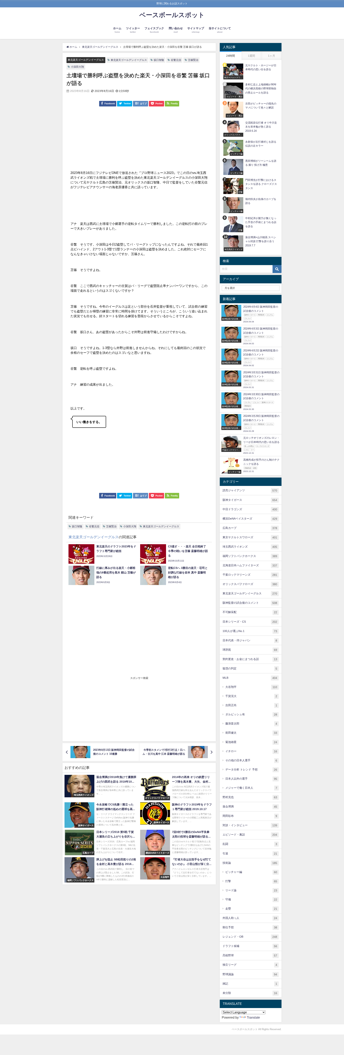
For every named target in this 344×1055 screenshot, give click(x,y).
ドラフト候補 (250, 946)
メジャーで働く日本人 (251, 787)
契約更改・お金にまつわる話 (250, 659)
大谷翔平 (251, 686)
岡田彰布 (250, 815)
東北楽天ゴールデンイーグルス (86, 60)
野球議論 (250, 974)
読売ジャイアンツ (250, 490)
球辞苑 (250, 649)
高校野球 (250, 955)
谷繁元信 (176, 60)
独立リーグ (250, 964)
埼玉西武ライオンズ (250, 546)
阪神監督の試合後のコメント (250, 602)
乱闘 (250, 843)
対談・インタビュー (250, 825)
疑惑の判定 (250, 668)
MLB (250, 677)
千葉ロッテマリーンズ (250, 574)
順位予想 (250, 927)
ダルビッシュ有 (251, 714)
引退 (250, 853)
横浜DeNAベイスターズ (250, 518)
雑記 (250, 983)
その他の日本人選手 (251, 760)
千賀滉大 (251, 696)
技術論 (250, 862)
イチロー (251, 751)
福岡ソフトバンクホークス (250, 556)
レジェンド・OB (250, 936)
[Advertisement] (139, 140)
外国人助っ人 (250, 918)
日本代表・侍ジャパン (250, 640)
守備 (251, 899)
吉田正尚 (251, 705)
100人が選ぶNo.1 (250, 631)
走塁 (251, 908)
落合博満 (250, 806)
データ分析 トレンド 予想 (251, 769)
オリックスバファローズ (250, 584)
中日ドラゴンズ (250, 509)
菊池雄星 (251, 742)
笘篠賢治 (193, 60)
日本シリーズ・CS (250, 621)
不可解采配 (250, 612)
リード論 (251, 890)
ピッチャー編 (251, 872)
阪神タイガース (250, 499)
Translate (253, 1017)
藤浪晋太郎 (251, 723)
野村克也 (250, 797)
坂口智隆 (159, 60)
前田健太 (251, 732)
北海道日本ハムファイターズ (250, 565)
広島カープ (250, 528)
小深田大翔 (77, 66)
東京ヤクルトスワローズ (250, 537)
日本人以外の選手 (251, 778)
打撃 (251, 881)
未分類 (250, 993)
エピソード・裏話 (250, 834)
